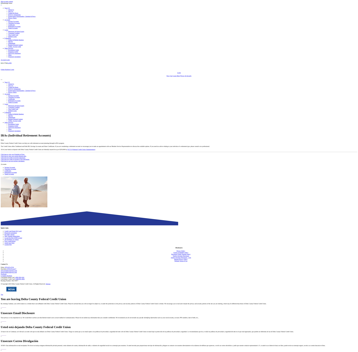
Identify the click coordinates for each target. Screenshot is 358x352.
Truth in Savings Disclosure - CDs (181, 257)
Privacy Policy (12, 18)
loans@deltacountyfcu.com (9, 272)
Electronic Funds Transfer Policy (181, 254)
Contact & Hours (13, 13)
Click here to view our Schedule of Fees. (13, 154)
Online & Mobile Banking (16, 40)
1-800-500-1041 (19, 277)
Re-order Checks (9, 234)
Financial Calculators (14, 57)
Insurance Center (13, 51)
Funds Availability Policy (180, 252)
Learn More (176, 76)
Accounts (7, 20)
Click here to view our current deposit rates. (13, 156)
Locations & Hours (6, 276)
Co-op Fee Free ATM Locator (13, 238)
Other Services (8, 48)
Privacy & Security (185, 76)
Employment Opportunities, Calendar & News (22, 16)
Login (179, 73)
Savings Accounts (13, 21)
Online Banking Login (7, 69)
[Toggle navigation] (1, 79)
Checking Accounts (14, 23)
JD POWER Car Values (11, 239)
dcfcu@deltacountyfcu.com (9, 270)
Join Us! (10, 11)
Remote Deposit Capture (15, 45)
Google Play (8, 244)
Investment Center (13, 50)
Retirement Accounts (14, 26)
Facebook (4, 274)
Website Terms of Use (180, 261)
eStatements (11, 43)
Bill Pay (10, 41)
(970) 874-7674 (9, 267)
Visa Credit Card (13, 35)
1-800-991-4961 (20, 279)
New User (170, 76)
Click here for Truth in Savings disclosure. (13, 158)
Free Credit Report (9, 241)
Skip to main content (7, 1)
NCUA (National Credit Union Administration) (81, 149)
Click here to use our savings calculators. (13, 161)
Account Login (5, 60)
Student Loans (12, 36)
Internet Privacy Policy (181, 259)
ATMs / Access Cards (14, 46)
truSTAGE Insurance (14, 53)
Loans (6, 30)
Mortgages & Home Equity (16, 31)
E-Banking (7, 38)
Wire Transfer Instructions (12, 236)
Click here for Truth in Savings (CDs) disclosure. (15, 159)
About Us (11, 10)
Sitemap (48, 284)
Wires (10, 55)
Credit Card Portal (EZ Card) (13, 231)
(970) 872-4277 (11, 269)
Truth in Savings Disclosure (181, 256)
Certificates (11, 25)
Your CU (7, 8)
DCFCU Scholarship (14, 15)
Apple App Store (9, 243)
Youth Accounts (13, 28)
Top (2, 294)
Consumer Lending (14, 33)
